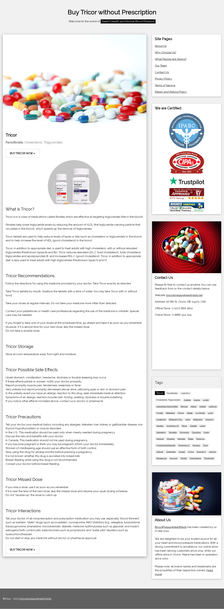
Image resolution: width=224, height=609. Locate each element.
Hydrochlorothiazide (165, 445)
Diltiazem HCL (176, 419)
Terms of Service (165, 85)
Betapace (170, 413)
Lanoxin (212, 451)
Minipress (184, 432)
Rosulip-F (201, 451)
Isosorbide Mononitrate (167, 406)
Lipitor (206, 400)
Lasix (187, 419)
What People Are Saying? (171, 59)
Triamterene (195, 458)
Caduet (159, 451)
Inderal (202, 406)
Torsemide (209, 458)
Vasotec (160, 426)
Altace (194, 406)
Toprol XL (200, 439)
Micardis (171, 439)
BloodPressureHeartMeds (170, 527)
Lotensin (213, 406)
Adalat (190, 413)
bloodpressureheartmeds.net (184, 295)
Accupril (173, 458)
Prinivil (181, 413)
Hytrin (191, 451)
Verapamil (161, 432)
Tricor (205, 445)
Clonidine (196, 432)
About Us (160, 46)
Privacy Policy (163, 78)
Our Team (161, 65)
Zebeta (193, 426)
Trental (183, 458)
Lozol (210, 413)
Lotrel (202, 426)
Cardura (160, 439)
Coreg (206, 432)
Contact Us (162, 72)
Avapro (197, 400)
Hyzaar (159, 413)
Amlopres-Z (184, 445)
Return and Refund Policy (171, 91)
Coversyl (209, 419)
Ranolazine (161, 458)
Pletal (190, 439)
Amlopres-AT (172, 426)
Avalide (187, 400)
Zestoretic (171, 451)
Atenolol (181, 439)
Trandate (173, 432)
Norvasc (196, 445)
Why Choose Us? (165, 52)
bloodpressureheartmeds (35, 598)
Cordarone (161, 419)
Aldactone (197, 419)
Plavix (184, 426)
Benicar (184, 406)
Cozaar (182, 451)
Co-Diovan (200, 413)
